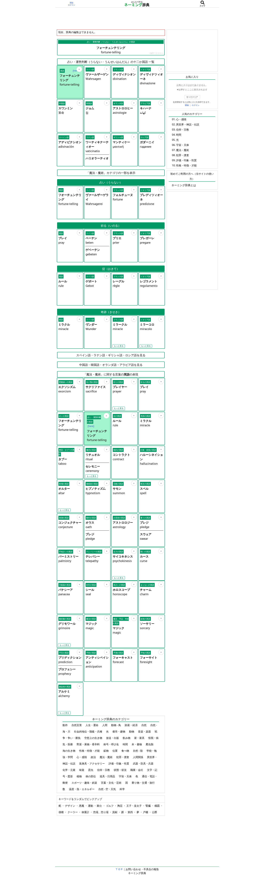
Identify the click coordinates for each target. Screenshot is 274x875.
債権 (61, 812)
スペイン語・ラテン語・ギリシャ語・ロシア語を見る (110, 355)
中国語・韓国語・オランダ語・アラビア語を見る (111, 365)
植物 (79, 776)
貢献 (115, 812)
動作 (65, 725)
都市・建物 (119, 731)
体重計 (86, 812)
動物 (132, 731)
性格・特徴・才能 (89, 750)
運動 (91, 805)
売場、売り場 (101, 812)
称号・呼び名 (111, 744)
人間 (105, 725)
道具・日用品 (108, 776)
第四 (130, 812)
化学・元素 (69, 770)
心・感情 (82, 757)
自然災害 (76, 725)
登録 (71, 3)
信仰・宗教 (104, 770)
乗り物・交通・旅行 (143, 782)
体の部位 (91, 776)
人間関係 (138, 757)
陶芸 (120, 805)
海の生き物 (69, 750)
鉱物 (106, 750)
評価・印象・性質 (119, 763)
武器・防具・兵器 (143, 763)
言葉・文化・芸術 (111, 782)
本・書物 (137, 744)
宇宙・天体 (125, 776)
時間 (125, 744)
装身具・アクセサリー (92, 763)
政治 (93, 757)
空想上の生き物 (93, 738)
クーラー (73, 812)
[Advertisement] (137, 18)
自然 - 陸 (138, 750)
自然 (144, 725)
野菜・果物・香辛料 (88, 744)
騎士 (100, 805)
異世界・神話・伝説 (187, 124)
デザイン (70, 805)
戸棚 (146, 812)
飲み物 (127, 738)
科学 (122, 789)
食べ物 (125, 750)
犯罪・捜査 (123, 757)
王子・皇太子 (134, 805)
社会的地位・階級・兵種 (88, 731)
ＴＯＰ (119, 869)
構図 (157, 805)
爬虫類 (150, 744)
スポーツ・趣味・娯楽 (84, 782)
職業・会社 (137, 770)
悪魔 (82, 805)
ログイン (71, 5)
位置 (115, 750)
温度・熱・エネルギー (82, 789)
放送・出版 (112, 738)
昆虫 (91, 770)
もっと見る (118, 346)
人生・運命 (92, 725)
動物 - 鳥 (116, 725)
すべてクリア (192, 97)
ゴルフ (110, 805)
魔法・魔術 (106, 757)
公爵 (154, 812)
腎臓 (148, 805)
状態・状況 (120, 770)
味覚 (82, 770)
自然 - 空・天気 (107, 789)
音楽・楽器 (144, 731)
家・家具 (139, 738)
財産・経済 (131, 725)
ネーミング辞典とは (183, 185)
